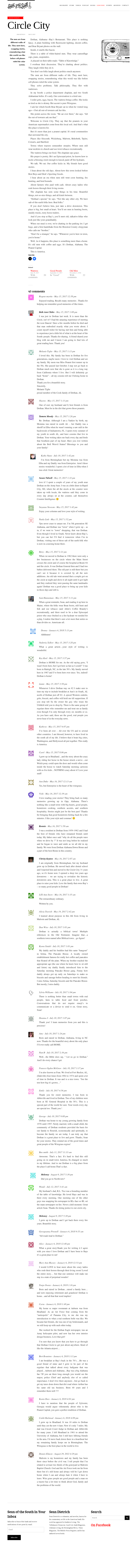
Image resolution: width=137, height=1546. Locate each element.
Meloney (45, 1174)
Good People (56, 270)
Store (71, 5)
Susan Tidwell (45, 477)
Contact (125, 5)
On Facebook (101, 1525)
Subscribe (14, 1537)
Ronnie (42, 826)
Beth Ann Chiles (46, 312)
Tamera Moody (46, 416)
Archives (116, 5)
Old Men (74, 270)
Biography (64, 5)
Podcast (85, 5)
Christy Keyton (46, 858)
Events (109, 5)
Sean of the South (14, 17)
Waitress (34, 270)
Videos (78, 5)
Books (92, 5)
